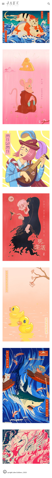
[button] (3, 3)
